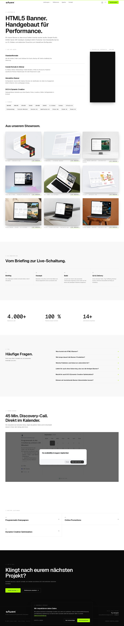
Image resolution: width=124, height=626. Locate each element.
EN (105, 2)
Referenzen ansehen (31, 590)
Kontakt (71, 2)
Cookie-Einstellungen (112, 621)
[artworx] (10, 2)
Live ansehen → (36, 160)
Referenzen (56, 2)
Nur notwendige (70, 620)
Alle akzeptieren (83, 620)
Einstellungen (38, 620)
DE (102, 2)
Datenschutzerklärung (40, 615)
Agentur (64, 2)
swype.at (116, 615)
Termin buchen (113, 2)
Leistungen (46, 2)
